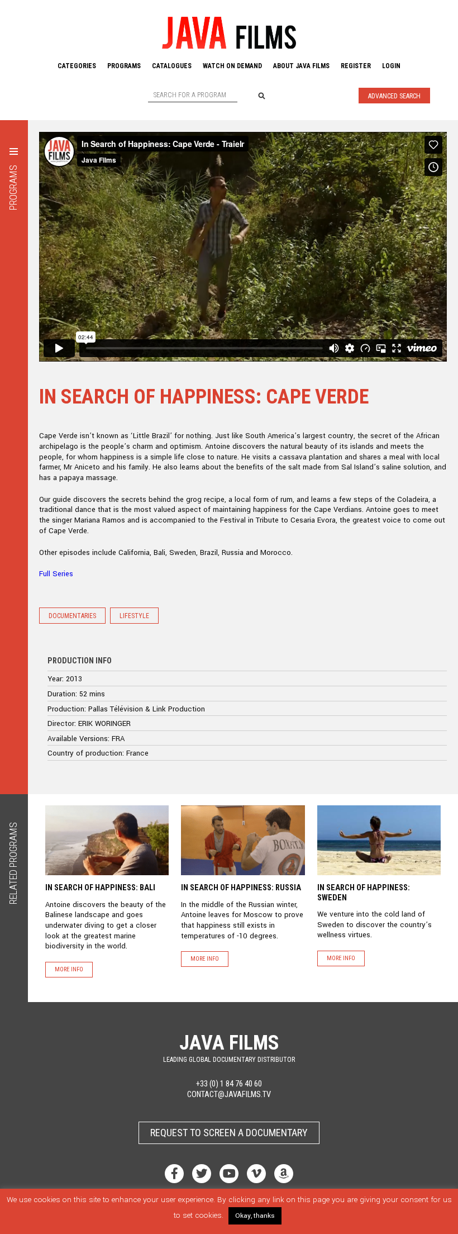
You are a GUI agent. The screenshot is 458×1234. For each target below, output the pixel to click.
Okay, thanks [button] (255, 1216)
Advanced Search (394, 96)
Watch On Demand (232, 66)
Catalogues (172, 66)
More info (69, 969)
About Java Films (301, 66)
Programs (124, 66)
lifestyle (134, 616)
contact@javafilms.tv (229, 1094)
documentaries (72, 616)
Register (356, 66)
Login (391, 66)
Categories (77, 66)
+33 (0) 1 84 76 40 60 (229, 1084)
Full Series (56, 573)
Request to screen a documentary (229, 1132)
